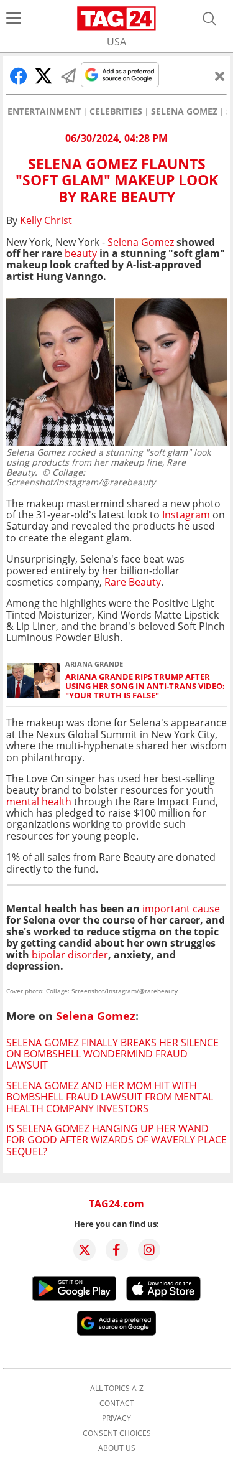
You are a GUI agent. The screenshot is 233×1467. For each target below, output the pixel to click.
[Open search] (209, 19)
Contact (116, 1403)
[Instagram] (149, 1250)
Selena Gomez (184, 111)
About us (116, 1448)
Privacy (116, 1418)
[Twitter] (84, 1250)
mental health (38, 801)
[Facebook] (117, 1250)
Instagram (186, 515)
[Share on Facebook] (18, 75)
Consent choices (117, 1433)
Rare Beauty (132, 582)
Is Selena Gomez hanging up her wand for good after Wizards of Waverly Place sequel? (116, 1140)
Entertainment (44, 111)
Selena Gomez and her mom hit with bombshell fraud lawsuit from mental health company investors (109, 1097)
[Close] (220, 76)
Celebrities (115, 111)
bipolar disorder (70, 955)
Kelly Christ (46, 220)
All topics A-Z (117, 1388)
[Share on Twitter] (43, 75)
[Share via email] (68, 75)
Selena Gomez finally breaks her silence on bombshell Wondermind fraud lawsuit (112, 1054)
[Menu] (13, 18)
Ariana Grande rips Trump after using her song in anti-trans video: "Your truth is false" (145, 686)
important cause (181, 909)
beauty (81, 253)
